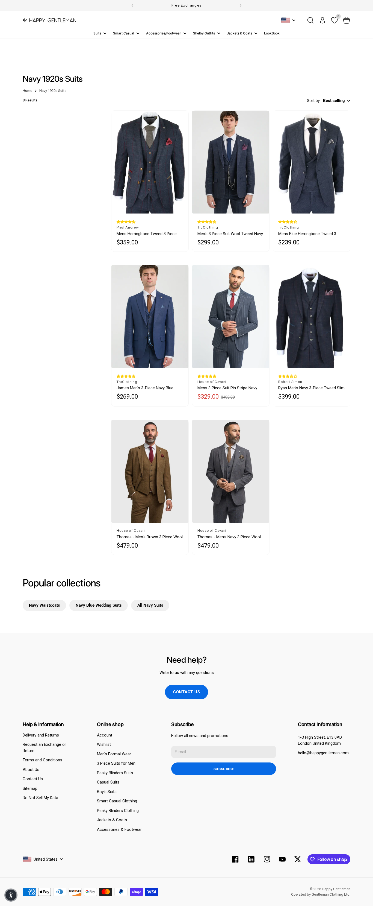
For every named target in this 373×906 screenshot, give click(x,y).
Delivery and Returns (41, 735)
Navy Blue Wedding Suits (99, 605)
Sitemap (30, 788)
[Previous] (132, 5)
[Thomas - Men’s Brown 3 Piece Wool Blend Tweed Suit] (149, 471)
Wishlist (104, 744)
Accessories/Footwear (163, 33)
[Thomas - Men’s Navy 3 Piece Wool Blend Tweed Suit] (230, 471)
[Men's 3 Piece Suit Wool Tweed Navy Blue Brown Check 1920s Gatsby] (230, 162)
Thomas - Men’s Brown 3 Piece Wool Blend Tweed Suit (150, 537)
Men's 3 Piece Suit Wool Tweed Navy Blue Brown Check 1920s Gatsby (230, 233)
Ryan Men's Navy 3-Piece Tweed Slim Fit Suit (311, 388)
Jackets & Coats (239, 33)
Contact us (186, 691)
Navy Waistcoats (44, 605)
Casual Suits (108, 782)
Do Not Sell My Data (40, 797)
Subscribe (224, 769)
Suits (97, 33)
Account (104, 735)
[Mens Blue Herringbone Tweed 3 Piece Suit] (311, 162)
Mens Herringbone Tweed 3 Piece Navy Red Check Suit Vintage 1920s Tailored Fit (148, 233)
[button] (126, 221)
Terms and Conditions (42, 760)
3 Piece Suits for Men (116, 763)
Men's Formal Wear (114, 754)
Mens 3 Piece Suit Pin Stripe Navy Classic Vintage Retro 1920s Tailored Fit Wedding (230, 388)
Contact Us (33, 778)
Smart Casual (123, 33)
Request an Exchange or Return (44, 747)
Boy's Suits (107, 791)
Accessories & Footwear (119, 829)
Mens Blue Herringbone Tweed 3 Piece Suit (307, 233)
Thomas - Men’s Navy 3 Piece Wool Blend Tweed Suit (229, 537)
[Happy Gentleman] (49, 20)
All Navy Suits (150, 605)
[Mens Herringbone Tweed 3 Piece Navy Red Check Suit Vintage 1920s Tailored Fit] (149, 162)
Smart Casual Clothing (117, 801)
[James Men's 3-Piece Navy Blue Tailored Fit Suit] (149, 316)
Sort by (313, 100)
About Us (31, 769)
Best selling (334, 100)
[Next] (240, 5)
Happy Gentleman (336, 889)
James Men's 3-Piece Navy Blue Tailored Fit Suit (145, 388)
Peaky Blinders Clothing (118, 810)
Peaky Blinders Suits (115, 772)
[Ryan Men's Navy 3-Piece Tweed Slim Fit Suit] (311, 316)
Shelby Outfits (204, 33)
